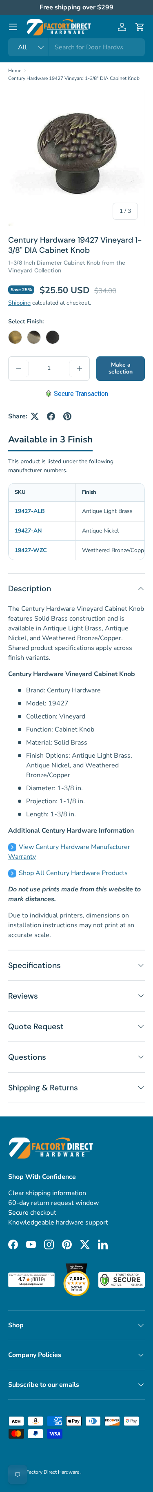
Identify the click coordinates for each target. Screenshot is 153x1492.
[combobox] (76, 47)
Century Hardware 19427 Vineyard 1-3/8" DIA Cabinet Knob (74, 78)
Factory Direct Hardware (53, 1472)
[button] (140, 27)
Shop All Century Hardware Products (73, 873)
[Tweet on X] (35, 416)
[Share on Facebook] (51, 416)
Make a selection (121, 368)
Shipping (19, 303)
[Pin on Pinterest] (67, 416)
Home (14, 70)
